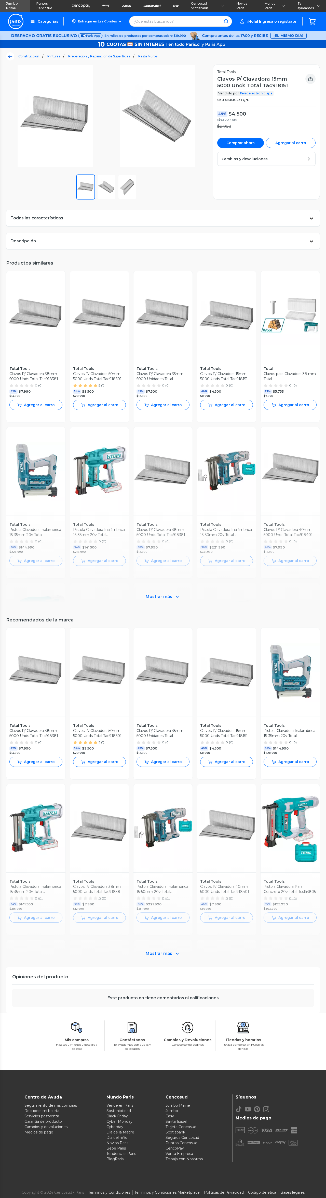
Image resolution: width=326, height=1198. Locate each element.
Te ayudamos (305, 6)
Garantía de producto (43, 1121)
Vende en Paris (119, 1105)
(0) (40, 385)
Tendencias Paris (121, 1153)
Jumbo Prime (12, 6)
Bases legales (292, 1192)
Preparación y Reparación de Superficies (99, 56)
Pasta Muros (147, 56)
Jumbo (172, 1110)
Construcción (28, 56)
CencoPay (175, 1148)
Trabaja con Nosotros (184, 1159)
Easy (170, 1116)
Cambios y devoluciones (45, 1127)
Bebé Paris (116, 1148)
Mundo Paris (270, 6)
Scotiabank (175, 1132)
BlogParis (115, 1159)
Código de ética (262, 1192)
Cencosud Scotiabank (199, 6)
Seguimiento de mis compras (50, 1105)
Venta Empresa (179, 1153)
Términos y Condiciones (109, 1192)
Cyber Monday (119, 1121)
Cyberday (114, 1127)
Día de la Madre (120, 1132)
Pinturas (53, 56)
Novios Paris (242, 6)
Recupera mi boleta (41, 1110)
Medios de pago (38, 1132)
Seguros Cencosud (182, 1137)
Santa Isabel (176, 1121)
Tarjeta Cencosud (181, 1127)
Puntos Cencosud (44, 6)
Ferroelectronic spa (256, 93)
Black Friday (117, 1116)
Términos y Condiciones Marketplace (167, 1192)
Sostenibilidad (118, 1110)
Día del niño (116, 1137)
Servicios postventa (41, 1116)
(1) (102, 385)
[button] (96, 21)
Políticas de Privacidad (224, 1192)
